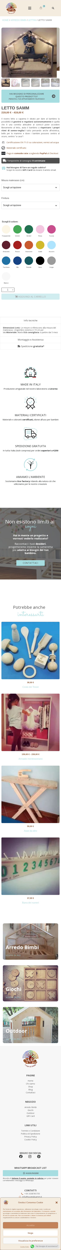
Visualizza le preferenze (30, 1240)
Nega (30, 1233)
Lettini (32, 20)
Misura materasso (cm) (12, 180)
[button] (56, 1202)
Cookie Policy (24, 1246)
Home (5, 20)
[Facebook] (20, 1156)
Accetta (30, 1225)
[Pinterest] (38, 1156)
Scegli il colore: (10, 221)
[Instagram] (29, 1156)
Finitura (5, 198)
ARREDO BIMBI (18, 20)
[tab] (30, 320)
